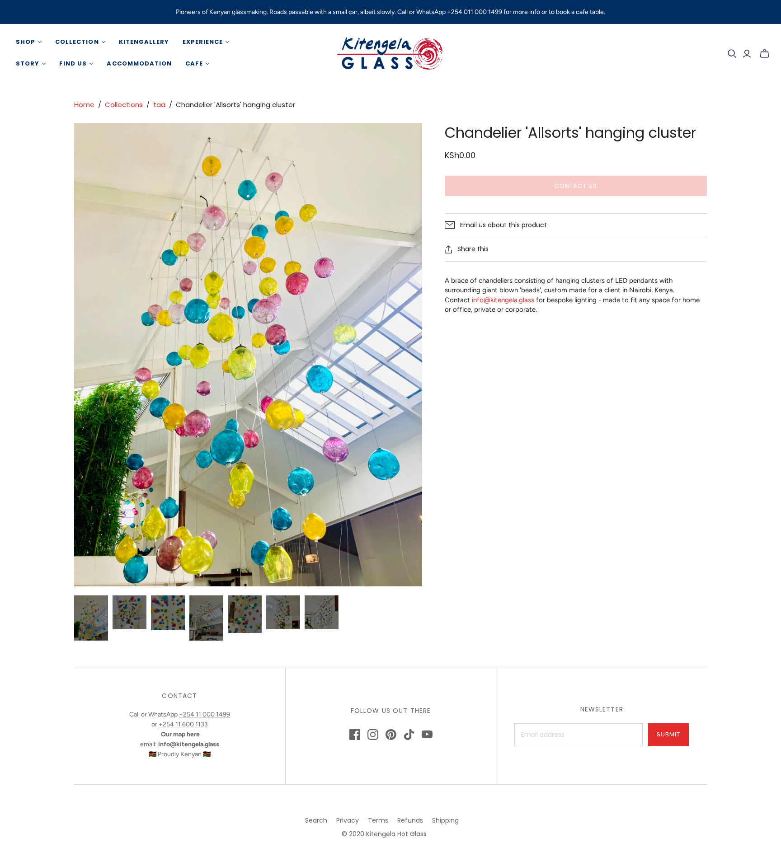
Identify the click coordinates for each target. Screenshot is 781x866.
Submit (668, 734)
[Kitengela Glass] (390, 53)
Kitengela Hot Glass (396, 833)
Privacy (347, 820)
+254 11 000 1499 (204, 714)
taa (159, 104)
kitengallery (144, 41)
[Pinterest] (391, 734)
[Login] (747, 54)
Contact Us (576, 186)
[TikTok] (409, 734)
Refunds (410, 820)
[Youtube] (427, 734)
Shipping (445, 820)
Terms (378, 820)
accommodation (139, 63)
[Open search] (732, 53)
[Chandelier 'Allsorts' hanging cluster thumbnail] (91, 618)
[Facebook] (354, 734)
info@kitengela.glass (503, 300)
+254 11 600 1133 (183, 724)
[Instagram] (372, 734)
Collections (124, 104)
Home (84, 104)
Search (316, 820)
